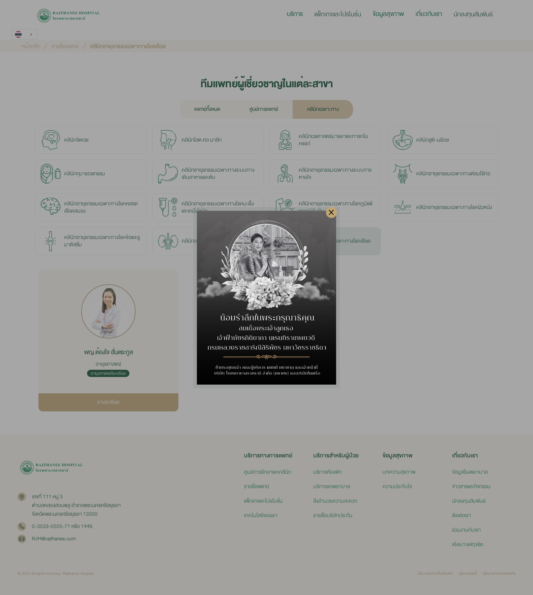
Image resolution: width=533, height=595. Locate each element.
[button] (295, 14)
